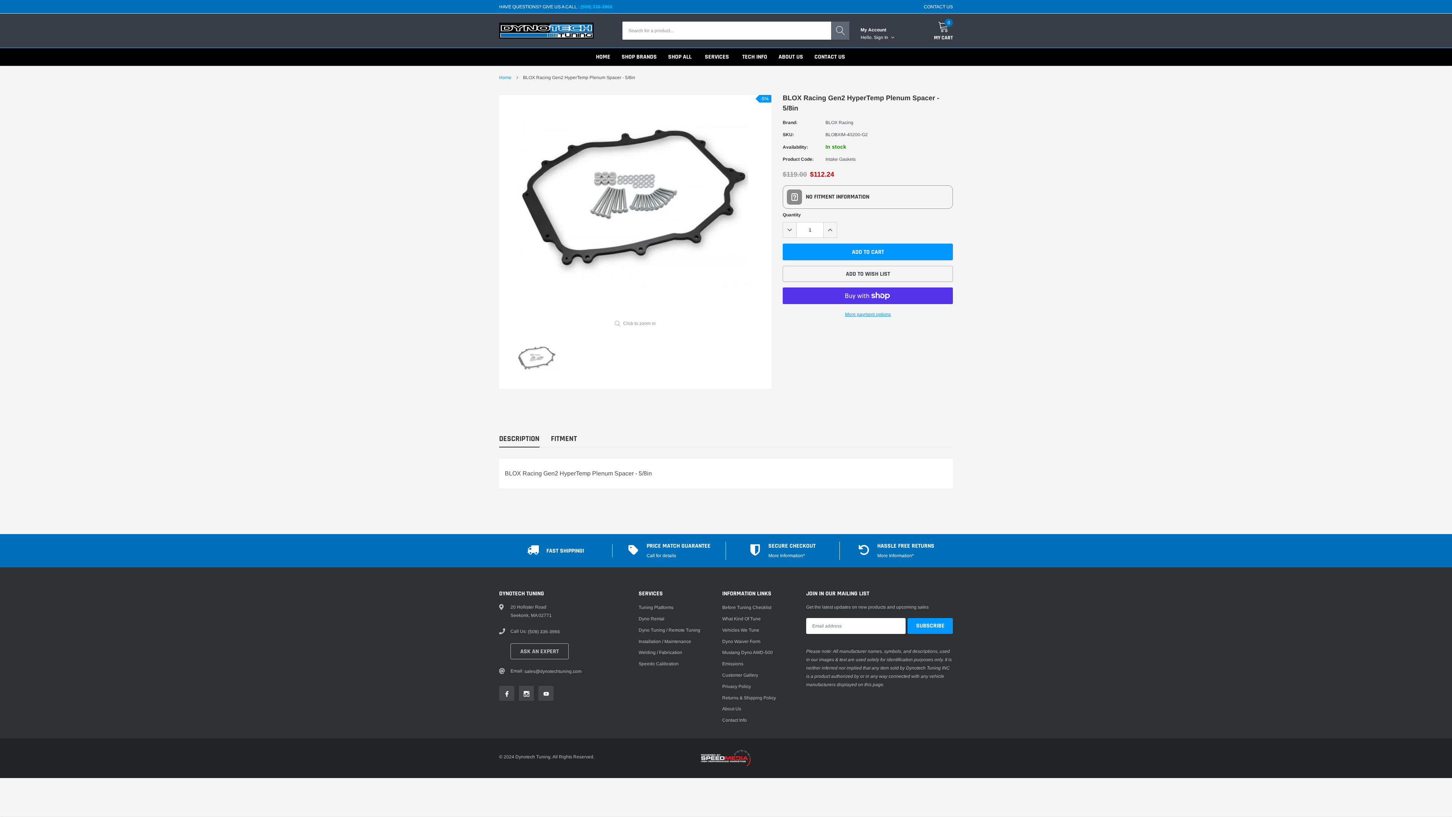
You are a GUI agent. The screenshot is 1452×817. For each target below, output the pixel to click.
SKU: (788, 134)
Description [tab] (519, 439)
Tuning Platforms (656, 607)
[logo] (546, 31)
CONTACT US (938, 7)
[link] (537, 360)
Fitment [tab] (564, 439)
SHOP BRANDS (639, 57)
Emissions (732, 663)
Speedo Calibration (659, 663)
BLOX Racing (839, 122)
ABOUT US (791, 57)
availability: (795, 147)
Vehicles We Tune (740, 630)
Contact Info (734, 720)
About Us (731, 708)
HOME (603, 57)
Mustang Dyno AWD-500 (747, 652)
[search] (840, 31)
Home (505, 77)
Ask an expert (539, 651)
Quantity (792, 214)
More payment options (868, 314)
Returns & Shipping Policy (749, 698)
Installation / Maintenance (665, 641)
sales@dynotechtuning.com (553, 671)
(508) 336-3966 (596, 6)
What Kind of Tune (741, 618)
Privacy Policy (736, 686)
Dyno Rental (651, 618)
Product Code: (798, 159)
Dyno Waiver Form (741, 641)
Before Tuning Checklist (746, 607)
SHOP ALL (680, 57)
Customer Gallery (740, 675)
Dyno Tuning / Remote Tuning (669, 630)
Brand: (790, 122)
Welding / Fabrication (660, 652)
